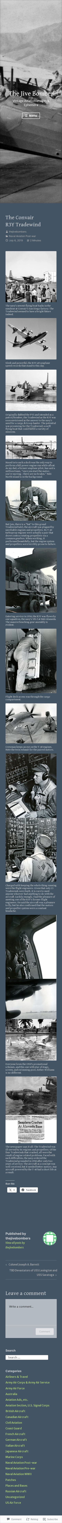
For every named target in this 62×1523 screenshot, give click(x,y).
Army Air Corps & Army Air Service (28, 1382)
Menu (32, 116)
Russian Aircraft (16, 1491)
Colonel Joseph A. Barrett (22, 1265)
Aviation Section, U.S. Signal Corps (27, 1405)
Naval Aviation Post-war (22, 236)
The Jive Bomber (31, 93)
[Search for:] (27, 1357)
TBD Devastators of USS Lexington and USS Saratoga (31, 1273)
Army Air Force (15, 1388)
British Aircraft (15, 1411)
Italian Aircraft (15, 1445)
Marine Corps (14, 1457)
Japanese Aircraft (17, 1451)
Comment (44, 1331)
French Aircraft (15, 1434)
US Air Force (13, 1502)
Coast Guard (14, 1428)
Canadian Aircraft (17, 1417)
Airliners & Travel (17, 1376)
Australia (11, 1394)
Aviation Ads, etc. (17, 1399)
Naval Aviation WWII (19, 1474)
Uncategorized (15, 1497)
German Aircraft (16, 1439)
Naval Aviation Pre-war (20, 1468)
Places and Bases (16, 1485)
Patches (11, 1480)
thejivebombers (17, 231)
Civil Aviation (14, 1422)
